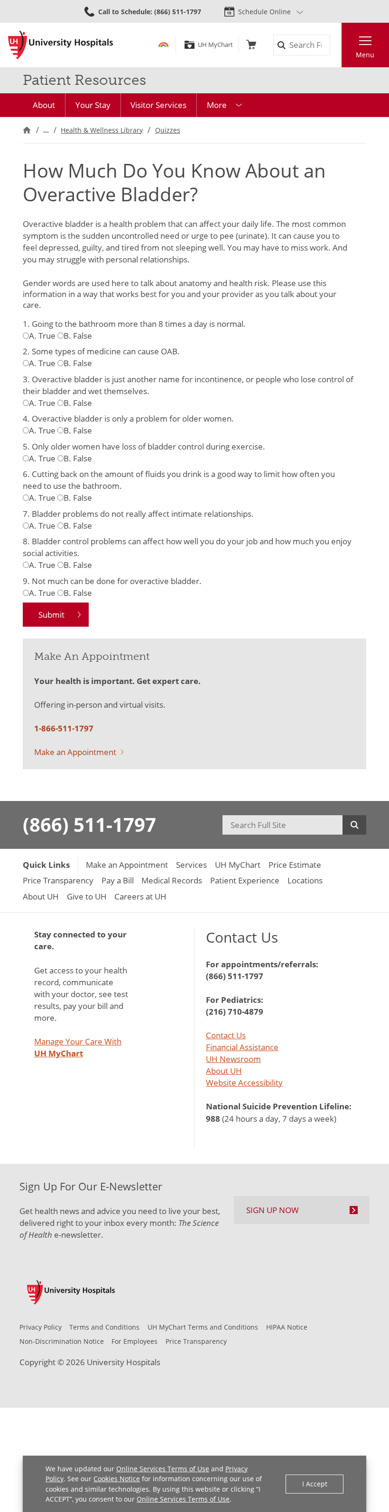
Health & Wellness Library (102, 130)
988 (213, 1118)
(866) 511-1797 (89, 824)
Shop (251, 45)
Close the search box (336, 45)
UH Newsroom (233, 1058)
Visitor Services (158, 104)
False (78, 335)
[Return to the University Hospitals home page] (60, 45)
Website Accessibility (244, 1082)
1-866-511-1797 (63, 728)
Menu (365, 54)
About (44, 104)
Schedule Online (264, 11)
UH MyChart (215, 45)
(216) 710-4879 (234, 1011)
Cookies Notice (116, 1478)
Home (27, 130)
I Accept (314, 1483)
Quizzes (167, 130)
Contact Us (226, 1035)
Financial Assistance (242, 1047)
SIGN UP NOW (272, 1210)
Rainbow (163, 45)
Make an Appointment (75, 752)
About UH (224, 1070)
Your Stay (93, 104)
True (42, 335)
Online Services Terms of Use (162, 1468)
